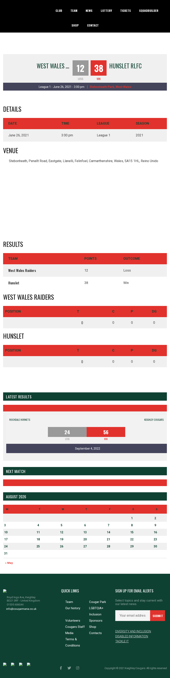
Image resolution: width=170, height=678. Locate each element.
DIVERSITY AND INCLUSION (133, 631)
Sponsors (95, 620)
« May (9, 562)
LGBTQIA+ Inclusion (96, 611)
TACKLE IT (122, 641)
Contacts (95, 633)
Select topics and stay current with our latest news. (139, 602)
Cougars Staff (75, 627)
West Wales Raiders (61, 66)
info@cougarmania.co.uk (21, 608)
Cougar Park (97, 602)
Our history (72, 608)
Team (69, 602)
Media (69, 633)
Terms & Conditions (72, 642)
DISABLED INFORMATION (131, 636)
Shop (92, 627)
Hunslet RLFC (125, 66)
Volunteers (72, 620)
